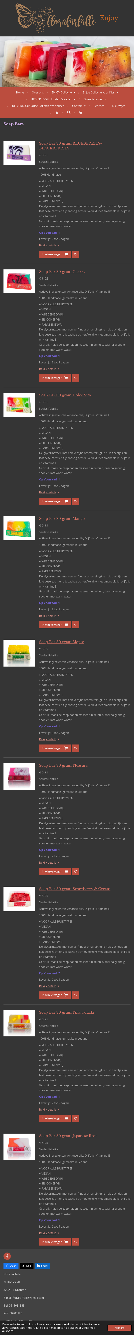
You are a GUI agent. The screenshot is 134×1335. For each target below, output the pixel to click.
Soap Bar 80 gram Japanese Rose (68, 1136)
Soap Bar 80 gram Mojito (61, 642)
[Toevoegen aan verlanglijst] (75, 254)
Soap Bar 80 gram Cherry (62, 272)
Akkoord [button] (119, 1327)
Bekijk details (47, 245)
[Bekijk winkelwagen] (80, 112)
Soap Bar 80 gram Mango (62, 519)
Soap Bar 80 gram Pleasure (63, 765)
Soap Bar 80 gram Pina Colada (66, 1012)
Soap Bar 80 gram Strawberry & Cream (74, 889)
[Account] (57, 112)
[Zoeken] (69, 112)
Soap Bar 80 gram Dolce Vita (65, 395)
